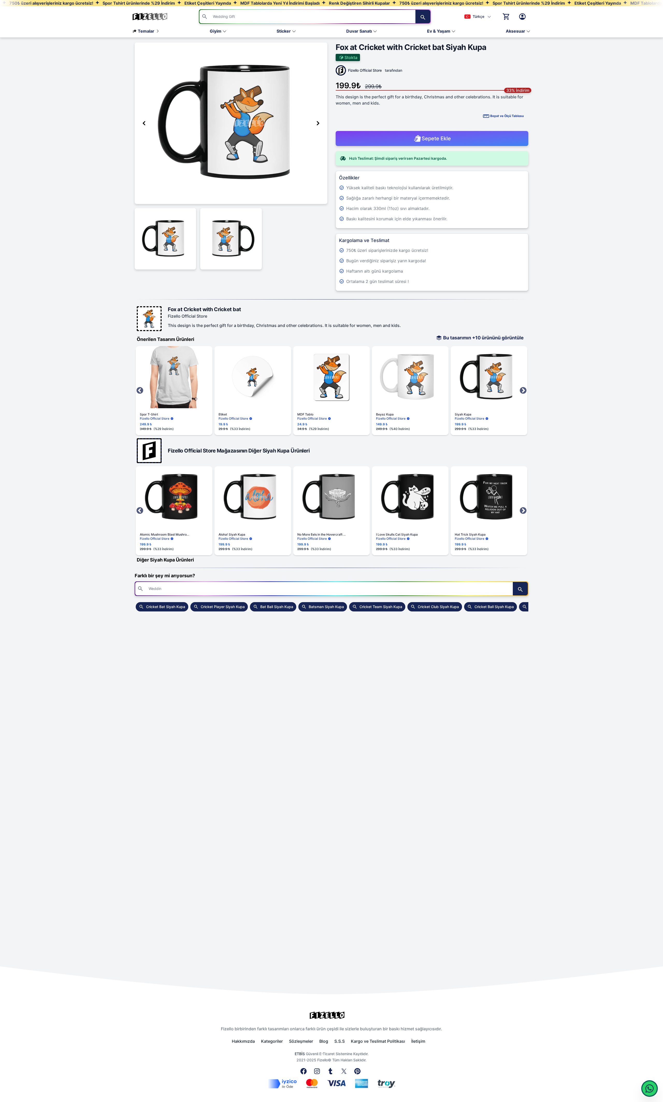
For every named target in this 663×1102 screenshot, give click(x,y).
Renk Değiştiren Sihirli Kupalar (359, 3)
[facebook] (304, 1072)
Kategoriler (272, 1041)
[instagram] (318, 1072)
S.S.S (339, 1041)
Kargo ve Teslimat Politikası (378, 1041)
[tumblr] (331, 1072)
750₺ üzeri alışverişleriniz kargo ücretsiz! (50, 3)
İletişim (418, 1041)
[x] (345, 1072)
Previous (140, 390)
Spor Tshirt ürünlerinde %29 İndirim (138, 3)
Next (523, 390)
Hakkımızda (243, 1041)
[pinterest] (358, 1072)
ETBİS (300, 1054)
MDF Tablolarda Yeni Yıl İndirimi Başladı (279, 3)
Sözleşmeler (301, 1041)
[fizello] (331, 1015)
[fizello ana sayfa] (155, 16)
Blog (323, 1041)
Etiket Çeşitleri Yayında (207, 3)
